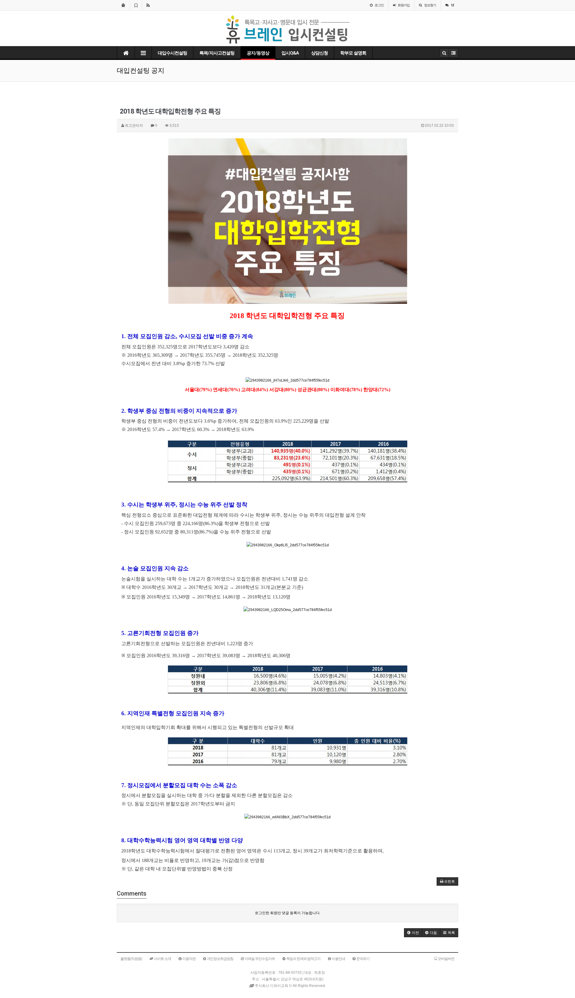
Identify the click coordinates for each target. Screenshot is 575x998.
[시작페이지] (123, 5)
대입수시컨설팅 (172, 53)
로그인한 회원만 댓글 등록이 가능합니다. (287, 913)
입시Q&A (290, 53)
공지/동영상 (258, 53)
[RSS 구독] (148, 5)
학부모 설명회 (353, 53)
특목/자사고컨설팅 (216, 53)
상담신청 (319, 53)
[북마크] (136, 5)
